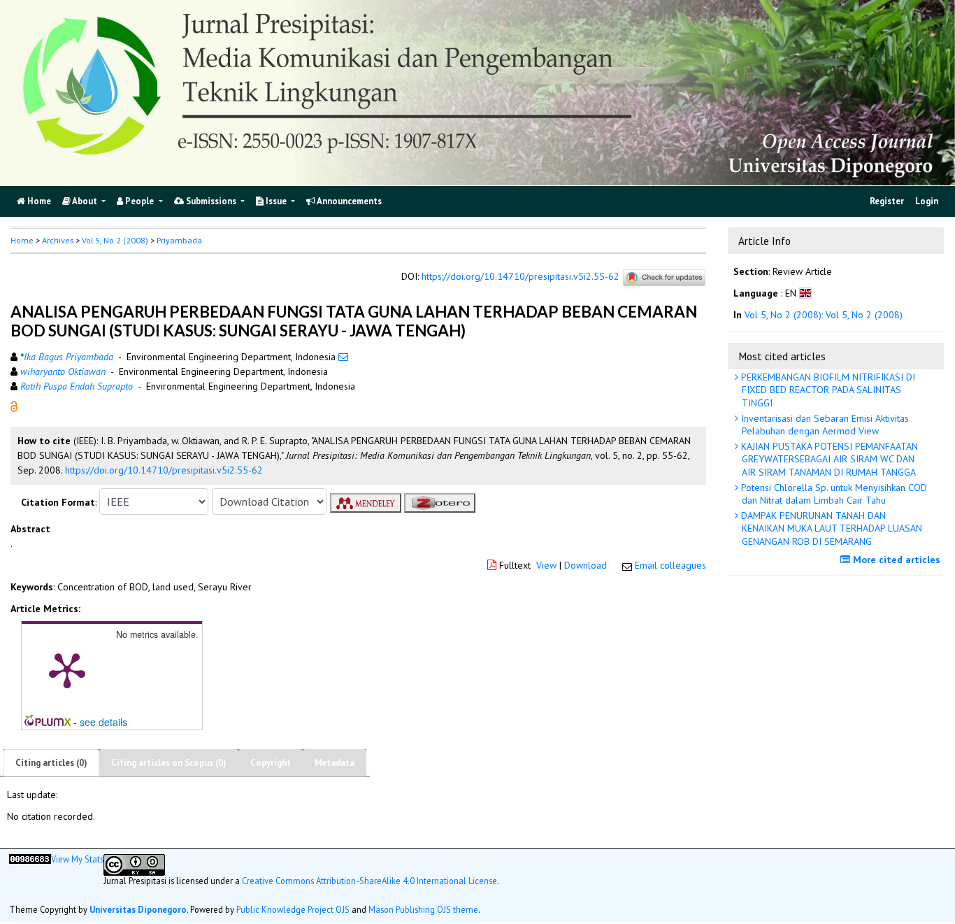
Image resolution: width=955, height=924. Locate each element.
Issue (276, 201)
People (139, 201)
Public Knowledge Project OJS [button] (293, 909)
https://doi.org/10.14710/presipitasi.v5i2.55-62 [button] (164, 470)
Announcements (348, 201)
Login (926, 201)
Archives (57, 240)
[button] (13, 405)
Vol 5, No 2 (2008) (115, 240)
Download (585, 565)
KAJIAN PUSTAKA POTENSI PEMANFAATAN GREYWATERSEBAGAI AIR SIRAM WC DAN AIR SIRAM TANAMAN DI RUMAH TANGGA (828, 459)
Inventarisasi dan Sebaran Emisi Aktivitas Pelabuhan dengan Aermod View (823, 424)
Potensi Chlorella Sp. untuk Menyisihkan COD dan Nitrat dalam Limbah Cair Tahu (832, 493)
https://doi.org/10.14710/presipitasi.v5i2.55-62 (520, 277)
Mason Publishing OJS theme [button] (423, 909)
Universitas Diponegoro (138, 909)
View (546, 565)
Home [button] (22, 240)
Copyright (270, 763)
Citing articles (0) (51, 763)
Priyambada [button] (179, 240)
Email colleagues (670, 565)
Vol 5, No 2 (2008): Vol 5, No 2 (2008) (824, 315)
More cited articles (895, 559)
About (85, 201)
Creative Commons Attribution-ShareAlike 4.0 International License (369, 880)
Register (887, 201)
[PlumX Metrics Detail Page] (67, 669)
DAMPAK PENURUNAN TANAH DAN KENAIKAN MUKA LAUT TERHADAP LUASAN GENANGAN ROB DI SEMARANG (830, 528)
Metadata (334, 763)
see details (103, 722)
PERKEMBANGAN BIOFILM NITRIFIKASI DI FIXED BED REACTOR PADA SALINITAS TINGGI (826, 389)
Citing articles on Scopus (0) (169, 763)
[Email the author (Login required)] (343, 356)
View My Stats (77, 859)
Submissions (211, 201)
